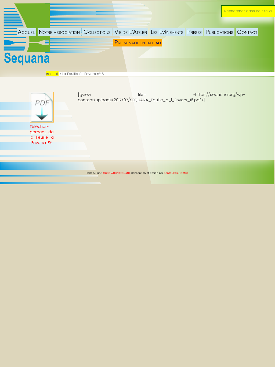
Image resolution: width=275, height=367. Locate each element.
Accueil (52, 73)
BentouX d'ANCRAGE (176, 173)
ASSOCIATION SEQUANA (117, 173)
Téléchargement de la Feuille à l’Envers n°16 (41, 134)
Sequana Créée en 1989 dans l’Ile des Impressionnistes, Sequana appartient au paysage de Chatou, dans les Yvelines (60, 12)
